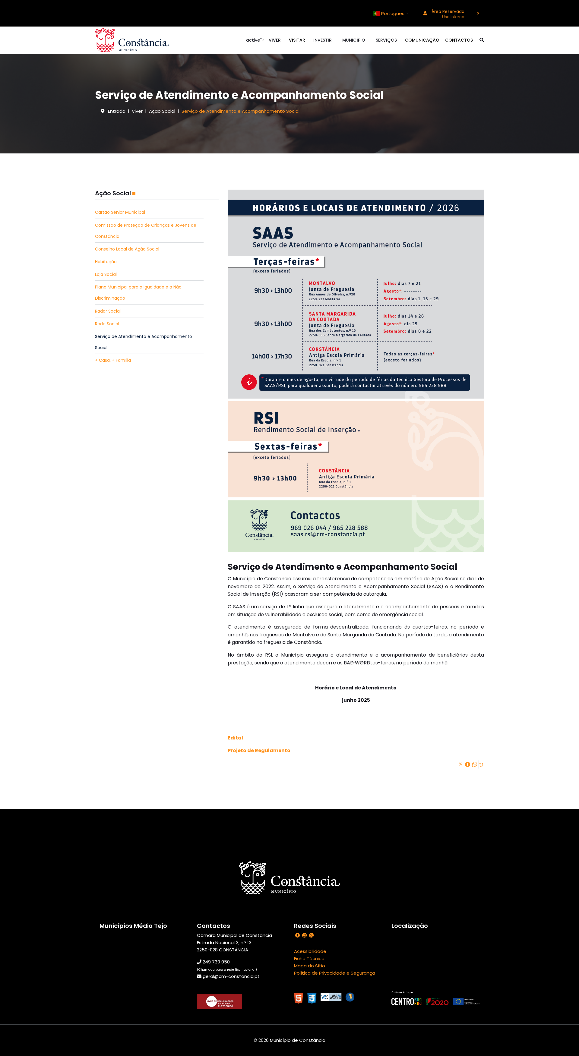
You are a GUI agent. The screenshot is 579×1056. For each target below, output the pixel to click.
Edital (235, 737)
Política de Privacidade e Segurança (334, 973)
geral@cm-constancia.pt (231, 976)
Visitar (297, 40)
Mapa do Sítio (309, 966)
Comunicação (422, 40)
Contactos (459, 40)
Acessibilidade (310, 951)
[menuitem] (449, 13)
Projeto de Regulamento (259, 750)
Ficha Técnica (309, 958)
